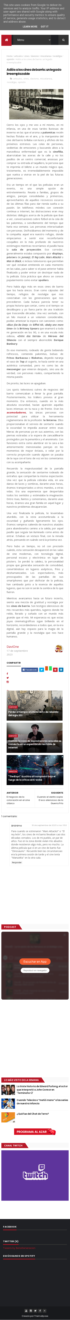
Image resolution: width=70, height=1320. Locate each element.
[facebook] (40, 1311)
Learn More (30, 26)
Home (10, 56)
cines (26, 56)
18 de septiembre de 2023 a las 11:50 (49, 825)
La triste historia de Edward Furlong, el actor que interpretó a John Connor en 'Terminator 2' (42, 1090)
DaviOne (13, 647)
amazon (13, 771)
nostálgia (57, 56)
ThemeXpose (41, 1316)
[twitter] (35, 1311)
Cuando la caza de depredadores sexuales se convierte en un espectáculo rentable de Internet (34, 744)
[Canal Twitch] (35, 1200)
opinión (10, 59)
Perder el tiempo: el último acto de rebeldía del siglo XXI (33, 713)
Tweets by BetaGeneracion (19, 1248)
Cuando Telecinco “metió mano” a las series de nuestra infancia (42, 1101)
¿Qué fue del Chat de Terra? (33, 1114)
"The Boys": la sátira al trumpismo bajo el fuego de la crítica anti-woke (31, 778)
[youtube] (26, 1311)
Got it (45, 26)
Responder (17, 862)
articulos (18, 56)
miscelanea (45, 56)
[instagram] (31, 1311)
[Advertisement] (35, 1039)
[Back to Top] (44, 1311)
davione (35, 56)
